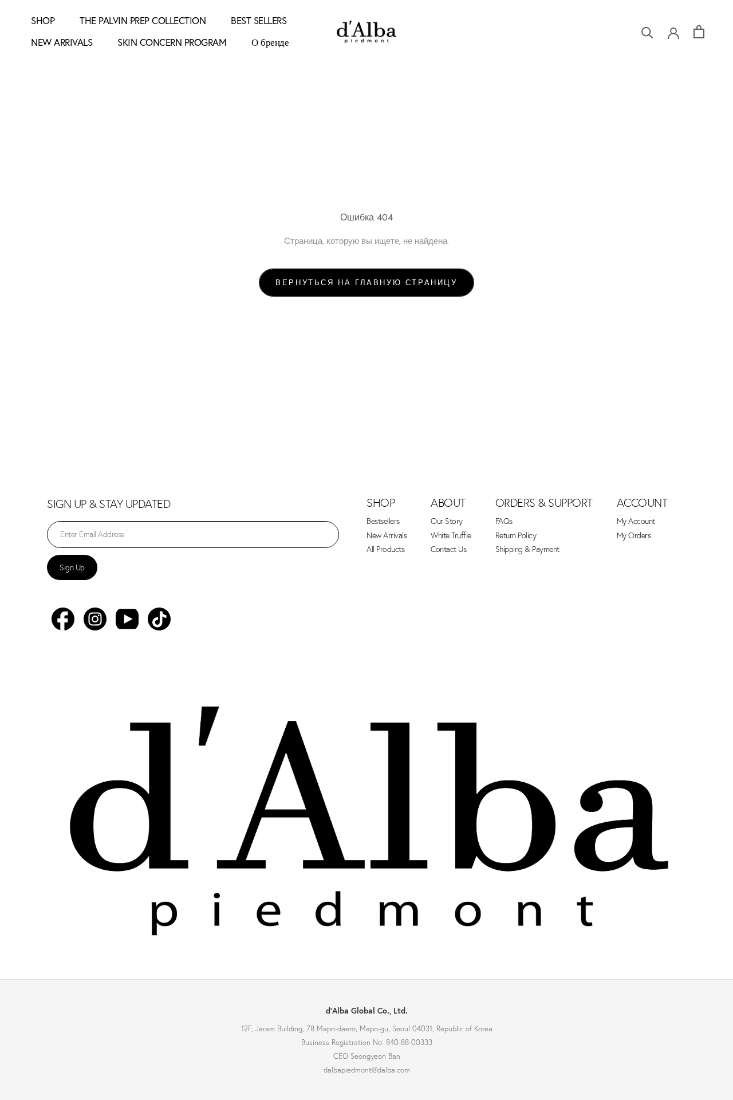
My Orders (634, 536)
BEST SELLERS (258, 20)
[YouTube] (127, 619)
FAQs (504, 521)
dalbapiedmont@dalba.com (367, 1069)
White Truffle (451, 536)
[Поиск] (647, 32)
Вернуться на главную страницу (366, 282)
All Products (385, 549)
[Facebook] (63, 619)
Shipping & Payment (527, 549)
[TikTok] (159, 619)
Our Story (447, 521)
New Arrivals (386, 536)
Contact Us (448, 549)
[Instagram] (95, 619)
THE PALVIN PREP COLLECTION (143, 20)
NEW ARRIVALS (61, 42)
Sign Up (72, 567)
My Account (636, 521)
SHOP (42, 20)
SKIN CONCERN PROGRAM (171, 42)
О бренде (270, 42)
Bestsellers (383, 521)
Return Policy (516, 536)
